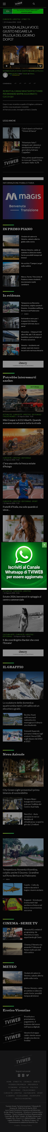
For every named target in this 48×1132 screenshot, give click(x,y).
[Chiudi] (44, 544)
